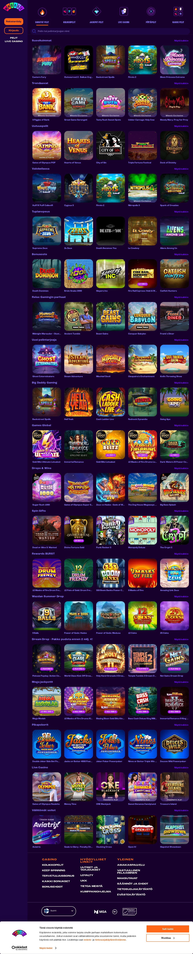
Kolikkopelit (52, 865)
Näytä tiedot (46, 948)
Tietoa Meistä (91, 886)
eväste (87, 939)
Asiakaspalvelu (131, 865)
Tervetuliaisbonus (58, 876)
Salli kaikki (167, 929)
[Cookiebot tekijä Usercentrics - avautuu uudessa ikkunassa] (19, 948)
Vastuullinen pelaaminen (128, 871)
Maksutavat (127, 878)
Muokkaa (166, 937)
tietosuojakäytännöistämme (110, 939)
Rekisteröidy (13, 21)
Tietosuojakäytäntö (134, 889)
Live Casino (14, 41)
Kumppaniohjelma (95, 892)
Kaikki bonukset (56, 881)
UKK (83, 881)
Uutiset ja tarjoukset (90, 868)
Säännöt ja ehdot (132, 884)
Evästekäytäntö (131, 895)
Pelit (13, 38)
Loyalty (86, 875)
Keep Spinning (53, 870)
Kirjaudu (14, 30)
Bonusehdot (52, 887)
